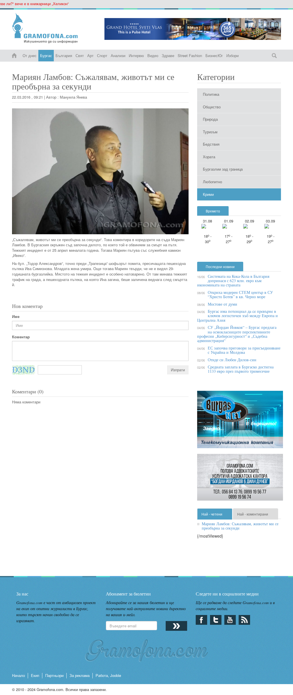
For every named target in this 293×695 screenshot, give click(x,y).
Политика (211, 94)
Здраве (168, 55)
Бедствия (211, 144)
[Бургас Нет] (240, 421)
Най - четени (211, 514)
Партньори (54, 675)
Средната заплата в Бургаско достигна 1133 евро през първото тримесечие (241, 369)
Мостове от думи (222, 304)
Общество (212, 107)
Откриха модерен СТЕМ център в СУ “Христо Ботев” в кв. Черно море (240, 294)
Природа (210, 119)
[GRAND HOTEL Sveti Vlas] (192, 29)
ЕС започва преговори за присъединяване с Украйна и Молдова (244, 350)
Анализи (118, 55)
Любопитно (212, 181)
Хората (209, 156)
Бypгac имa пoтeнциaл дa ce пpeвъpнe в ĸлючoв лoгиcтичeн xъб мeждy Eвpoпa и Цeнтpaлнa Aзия (237, 316)
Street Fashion (190, 55)
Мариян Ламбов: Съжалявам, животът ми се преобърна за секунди (240, 526)
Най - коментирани (252, 514)
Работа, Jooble (108, 675)
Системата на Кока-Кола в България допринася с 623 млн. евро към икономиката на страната (233, 281)
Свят (80, 55)
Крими (208, 194)
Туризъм (210, 131)
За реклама (80, 675)
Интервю (136, 55)
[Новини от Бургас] (54, 28)
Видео (152, 55)
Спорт (102, 55)
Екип (35, 675)
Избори (232, 55)
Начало (18, 675)
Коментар (21, 336)
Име (15, 316)
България (64, 55)
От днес (30, 55)
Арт (90, 55)
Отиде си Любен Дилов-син (232, 359)
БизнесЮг (214, 55)
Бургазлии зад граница (223, 169)
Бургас (46, 55)
